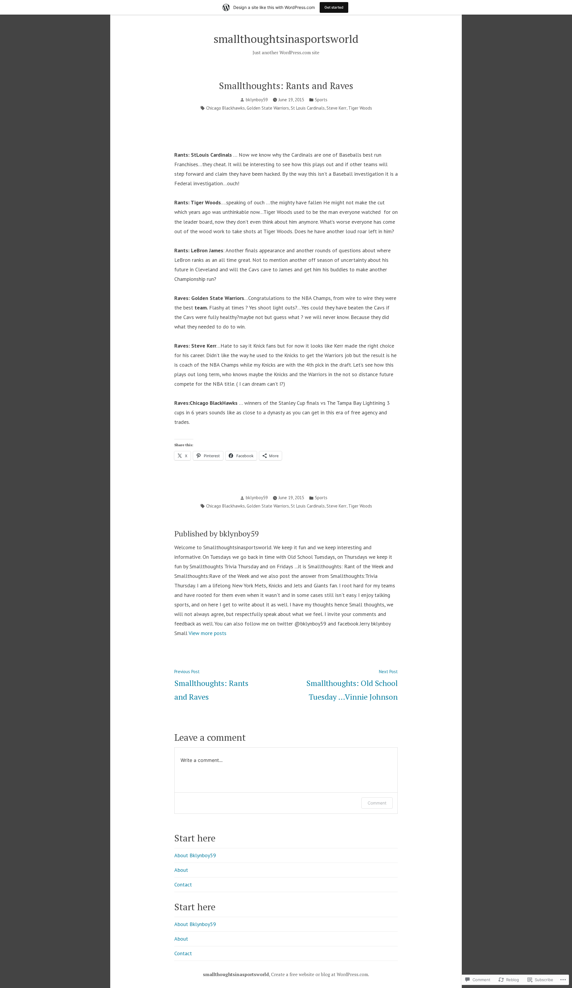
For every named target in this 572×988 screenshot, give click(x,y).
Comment (377, 802)
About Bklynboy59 (195, 855)
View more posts (207, 633)
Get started (333, 7)
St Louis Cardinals (308, 108)
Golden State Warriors (268, 108)
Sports (321, 99)
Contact (183, 884)
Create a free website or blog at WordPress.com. (320, 974)
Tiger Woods (360, 108)
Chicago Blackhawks (225, 108)
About (181, 869)
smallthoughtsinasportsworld (286, 38)
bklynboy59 (257, 99)
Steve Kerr (336, 108)
